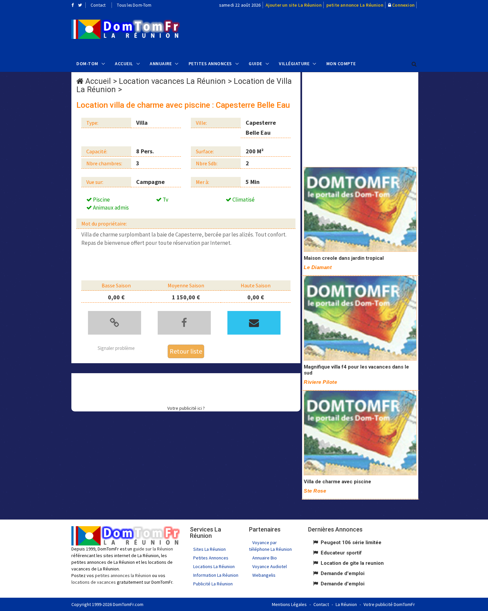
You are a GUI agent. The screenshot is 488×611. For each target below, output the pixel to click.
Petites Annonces (210, 64)
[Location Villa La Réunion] (125, 29)
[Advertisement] (311, 32)
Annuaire (161, 64)
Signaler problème (116, 348)
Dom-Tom (87, 64)
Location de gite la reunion (352, 563)
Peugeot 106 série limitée (351, 542)
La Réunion (346, 604)
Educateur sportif (341, 553)
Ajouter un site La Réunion (294, 5)
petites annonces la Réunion (123, 575)
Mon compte (341, 64)
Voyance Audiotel (269, 566)
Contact (98, 5)
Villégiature (294, 64)
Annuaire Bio (264, 558)
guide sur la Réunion (153, 549)
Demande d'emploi (343, 573)
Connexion (403, 5)
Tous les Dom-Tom (134, 5)
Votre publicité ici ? (186, 408)
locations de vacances (93, 582)
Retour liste (186, 351)
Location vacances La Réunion (172, 81)
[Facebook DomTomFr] (72, 5)
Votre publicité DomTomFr (389, 604)
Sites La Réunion (209, 549)
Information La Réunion (215, 575)
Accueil (124, 64)
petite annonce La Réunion (354, 5)
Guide (255, 64)
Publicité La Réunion (213, 584)
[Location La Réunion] (360, 209)
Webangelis (264, 575)
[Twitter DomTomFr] (80, 5)
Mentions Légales (289, 604)
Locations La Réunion (214, 566)
